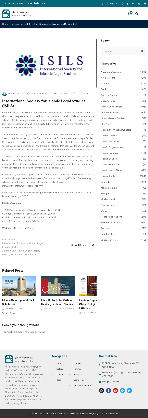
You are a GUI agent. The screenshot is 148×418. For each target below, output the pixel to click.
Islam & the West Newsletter (123, 129)
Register (113, 3)
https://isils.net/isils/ (23, 228)
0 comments (83, 93)
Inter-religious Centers (123, 118)
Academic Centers (123, 72)
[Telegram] (122, 390)
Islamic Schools (123, 158)
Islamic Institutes (123, 141)
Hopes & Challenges (123, 106)
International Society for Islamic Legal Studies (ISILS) (22, 245)
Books (123, 89)
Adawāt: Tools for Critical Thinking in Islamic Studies (57, 302)
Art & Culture (123, 77)
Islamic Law (9, 250)
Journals (123, 182)
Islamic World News (123, 170)
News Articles (123, 205)
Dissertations (123, 101)
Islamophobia (123, 176)
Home (5, 24)
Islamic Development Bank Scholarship (18, 302)
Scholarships (18, 24)
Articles (123, 83)
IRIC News (123, 124)
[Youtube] (115, 390)
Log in (102, 3)
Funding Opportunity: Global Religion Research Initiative (94, 304)
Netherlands (17, 254)
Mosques (123, 193)
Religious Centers (123, 222)
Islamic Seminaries (123, 164)
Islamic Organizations (123, 147)
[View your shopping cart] (130, 13)
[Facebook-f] (108, 390)
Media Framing (123, 187)
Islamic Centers (123, 135)
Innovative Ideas (123, 112)
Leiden (5, 254)
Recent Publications (123, 216)
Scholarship (31, 254)
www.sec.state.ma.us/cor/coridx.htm (24, 185)
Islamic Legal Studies (28, 250)
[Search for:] (123, 51)
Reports (123, 228)
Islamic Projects (123, 153)
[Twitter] (129, 390)
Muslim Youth (123, 199)
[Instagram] (101, 390)
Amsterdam (8, 239)
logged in (20, 331)
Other (123, 211)
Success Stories (123, 240)
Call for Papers (123, 95)
